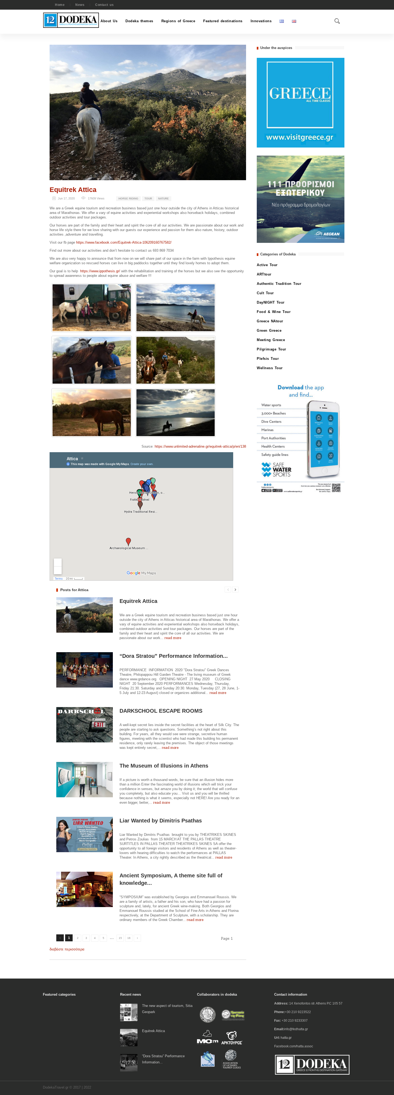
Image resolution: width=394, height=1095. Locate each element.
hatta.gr (286, 1038)
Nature (163, 198)
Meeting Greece (271, 340)
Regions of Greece (178, 21)
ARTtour (264, 274)
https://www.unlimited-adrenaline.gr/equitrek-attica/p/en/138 (200, 446)
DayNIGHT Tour (271, 302)
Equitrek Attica (73, 189)
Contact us (104, 5)
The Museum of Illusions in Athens (164, 766)
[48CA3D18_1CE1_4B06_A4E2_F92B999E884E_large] (91, 360)
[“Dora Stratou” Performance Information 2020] (128, 1062)
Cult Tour (265, 293)
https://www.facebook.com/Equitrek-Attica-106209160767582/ (124, 242)
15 (120, 938)
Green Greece (269, 330)
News (79, 5)
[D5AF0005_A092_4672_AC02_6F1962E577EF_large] (175, 412)
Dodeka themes (139, 21)
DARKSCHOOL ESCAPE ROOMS (161, 711)
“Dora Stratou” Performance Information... (174, 656)
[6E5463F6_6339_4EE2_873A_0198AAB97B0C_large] (91, 307)
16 (129, 938)
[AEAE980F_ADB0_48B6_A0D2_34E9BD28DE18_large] (91, 412)
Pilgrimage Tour (271, 349)
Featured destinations (223, 21)
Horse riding (128, 198)
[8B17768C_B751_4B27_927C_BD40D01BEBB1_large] (175, 307)
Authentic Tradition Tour (279, 284)
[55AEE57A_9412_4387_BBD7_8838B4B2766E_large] (175, 360)
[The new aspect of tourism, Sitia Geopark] (128, 1012)
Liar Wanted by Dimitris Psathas (161, 821)
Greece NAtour (270, 321)
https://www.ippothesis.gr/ (100, 271)
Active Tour (267, 265)
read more (173, 638)
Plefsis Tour (268, 359)
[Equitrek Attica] (128, 1037)
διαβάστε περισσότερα (67, 949)
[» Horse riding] (148, 112)
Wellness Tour (270, 368)
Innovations (261, 21)
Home (60, 5)
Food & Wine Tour (274, 312)
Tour (148, 198)
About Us (109, 21)
